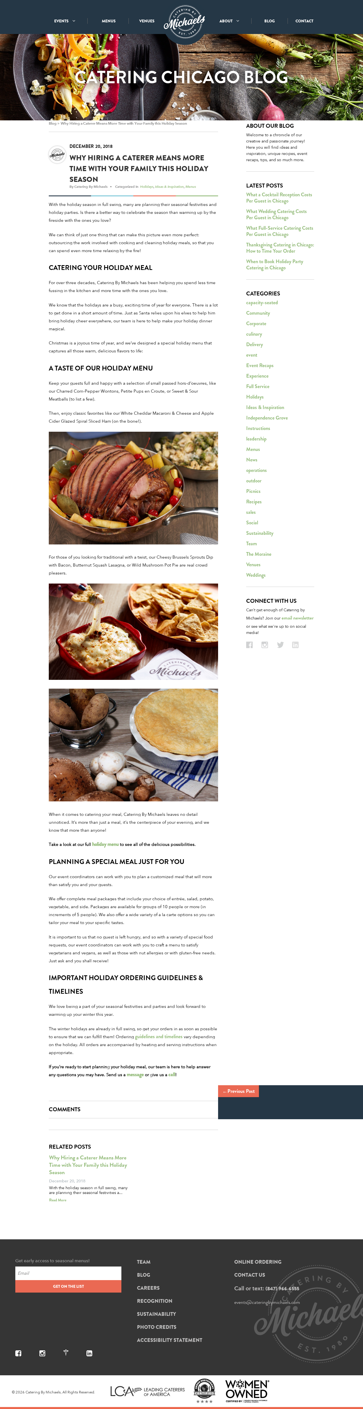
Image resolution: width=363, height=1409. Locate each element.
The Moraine (258, 554)
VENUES (147, 21)
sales (251, 512)
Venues (253, 564)
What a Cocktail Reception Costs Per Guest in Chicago (279, 197)
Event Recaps (260, 365)
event (251, 355)
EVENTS (61, 21)
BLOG (269, 21)
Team (251, 543)
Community (258, 313)
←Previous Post (238, 1091)
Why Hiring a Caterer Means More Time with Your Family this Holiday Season (124, 123)
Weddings (256, 575)
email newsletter (298, 618)
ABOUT (226, 21)
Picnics (253, 491)
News (252, 460)
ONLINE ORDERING (258, 1262)
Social (252, 523)
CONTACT (304, 21)
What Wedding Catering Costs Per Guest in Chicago (276, 214)
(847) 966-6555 (282, 1288)
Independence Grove (267, 418)
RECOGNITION (154, 1301)
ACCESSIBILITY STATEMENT (169, 1340)
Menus (190, 186)
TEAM (144, 1262)
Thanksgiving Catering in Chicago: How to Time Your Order (280, 248)
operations (256, 470)
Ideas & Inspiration (169, 186)
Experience (257, 376)
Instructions (258, 428)
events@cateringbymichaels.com (267, 1302)
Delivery (254, 344)
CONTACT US (249, 1275)
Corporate (256, 323)
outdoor (253, 481)
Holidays (146, 186)
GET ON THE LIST (68, 1286)
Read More (57, 1200)
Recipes (254, 502)
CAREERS (148, 1288)
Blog (52, 123)
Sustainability (259, 533)
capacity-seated (262, 302)
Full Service (257, 386)
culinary (254, 334)
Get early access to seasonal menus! (52, 1260)
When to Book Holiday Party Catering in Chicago (274, 264)
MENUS (109, 21)
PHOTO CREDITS (156, 1327)
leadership (256, 439)
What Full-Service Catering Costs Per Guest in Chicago (279, 231)
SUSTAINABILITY (156, 1314)
